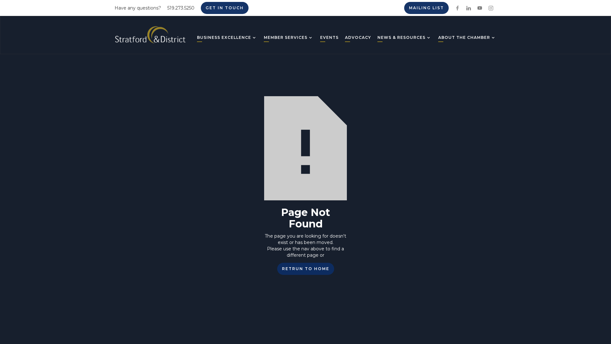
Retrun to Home (305, 268)
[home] (150, 37)
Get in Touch (225, 7)
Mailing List (426, 7)
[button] (224, 38)
